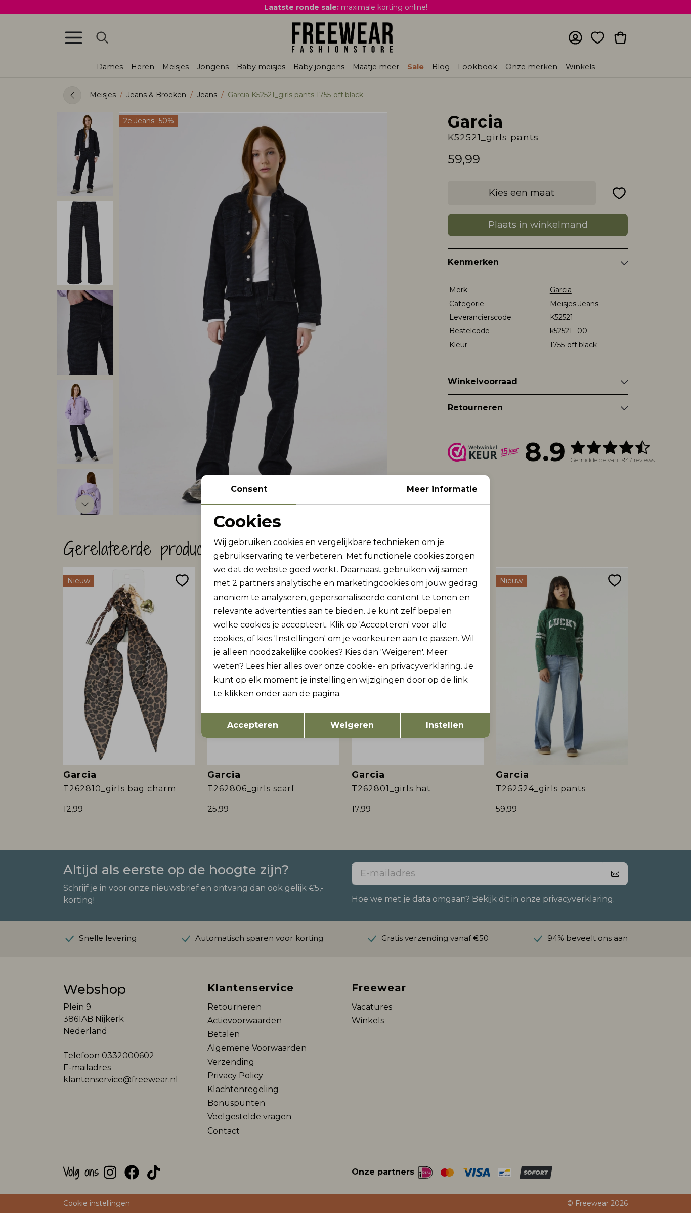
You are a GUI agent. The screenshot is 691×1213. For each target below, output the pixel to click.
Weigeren (352, 725)
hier (274, 666)
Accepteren (252, 725)
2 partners (253, 583)
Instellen (445, 725)
